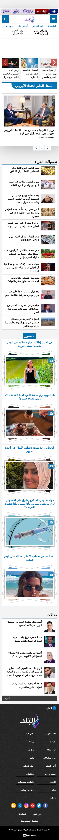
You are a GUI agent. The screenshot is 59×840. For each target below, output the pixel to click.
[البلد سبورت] (42, 11)
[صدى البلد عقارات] (16, 11)
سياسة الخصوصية (29, 821)
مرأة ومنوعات (49, 758)
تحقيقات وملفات (27, 790)
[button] (54, 62)
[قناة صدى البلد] (53, 11)
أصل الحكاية (28, 766)
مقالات (53, 798)
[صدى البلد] (29, 19)
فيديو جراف (50, 774)
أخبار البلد (23, 26)
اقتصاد (53, 782)
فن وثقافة (51, 749)
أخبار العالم (51, 766)
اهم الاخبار (38, 26)
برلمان (53, 790)
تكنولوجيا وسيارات (26, 782)
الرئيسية (52, 26)
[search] (5, 19)
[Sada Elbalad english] (6, 11)
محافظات (30, 774)
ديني (32, 758)
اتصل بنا (22, 814)
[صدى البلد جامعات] (27, 11)
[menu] (53, 19)
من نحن (37, 814)
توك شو (30, 749)
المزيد (7, 698)
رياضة (31, 741)
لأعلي (49, 708)
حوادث (9, 26)
